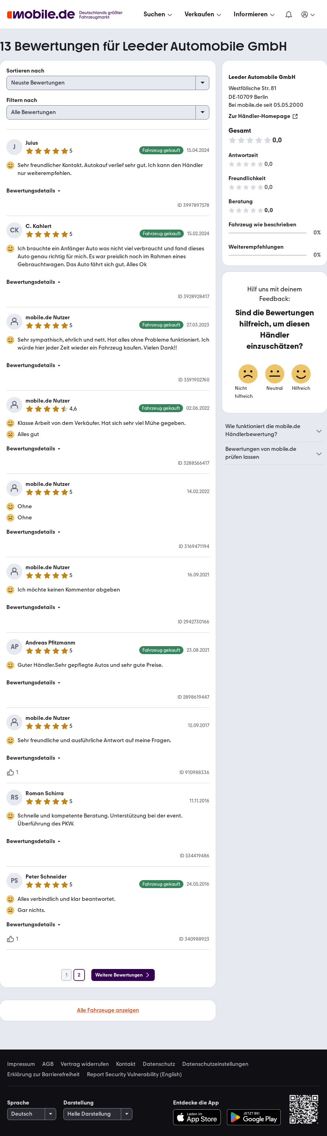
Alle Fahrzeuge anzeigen (108, 1010)
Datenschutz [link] (159, 1064)
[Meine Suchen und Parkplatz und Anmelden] (308, 14)
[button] (107, 191)
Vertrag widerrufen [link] (85, 1064)
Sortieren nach (25, 70)
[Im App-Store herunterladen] (199, 1117)
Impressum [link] (21, 1064)
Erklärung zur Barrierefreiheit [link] (43, 1074)
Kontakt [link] (126, 1064)
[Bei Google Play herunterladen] (254, 1117)
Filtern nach (21, 100)
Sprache (18, 1102)
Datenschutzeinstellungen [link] (215, 1064)
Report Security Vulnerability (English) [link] (134, 1074)
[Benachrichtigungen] (288, 14)
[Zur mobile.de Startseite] (72, 15)
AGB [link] (47, 1064)
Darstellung (78, 1102)
